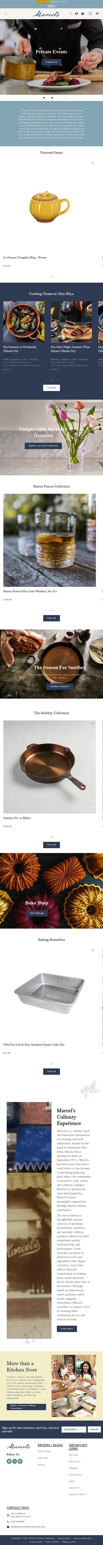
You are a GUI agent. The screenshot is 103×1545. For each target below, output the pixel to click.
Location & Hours (77, 1494)
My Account (74, 1461)
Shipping (73, 1468)
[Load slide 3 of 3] (52, 98)
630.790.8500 (18, 1522)
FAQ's (71, 1481)
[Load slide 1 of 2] (49, 926)
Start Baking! (37, 913)
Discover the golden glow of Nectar (38, 79)
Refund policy (64, 1538)
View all (51, 388)
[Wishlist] (90, 14)
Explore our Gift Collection (43, 446)
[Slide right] (57, 277)
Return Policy (75, 1475)
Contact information (82, 1538)
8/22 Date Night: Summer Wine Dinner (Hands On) (70, 349)
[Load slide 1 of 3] (44, 98)
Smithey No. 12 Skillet (17, 818)
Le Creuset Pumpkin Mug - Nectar (25, 257)
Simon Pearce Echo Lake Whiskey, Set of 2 (30, 591)
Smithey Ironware (59, 686)
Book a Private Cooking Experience (23, 1407)
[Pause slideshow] (65, 98)
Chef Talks (43, 1458)
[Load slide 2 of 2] (54, 926)
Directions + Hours (60, 2)
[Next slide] (59, 98)
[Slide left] (46, 277)
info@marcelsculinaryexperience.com (28, 1527)
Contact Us (74, 1488)
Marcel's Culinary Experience (42, 1538)
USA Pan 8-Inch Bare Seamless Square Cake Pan (34, 1044)
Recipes (41, 1465)
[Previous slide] (38, 98)
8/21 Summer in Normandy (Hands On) (19, 349)
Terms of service (52, 1542)
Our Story (73, 1455)
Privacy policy (36, 1542)
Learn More (67, 1329)
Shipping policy (69, 1542)
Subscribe (94, 1429)
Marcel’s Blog (44, 1451)
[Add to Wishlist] (92, 163)
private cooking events (21, 1380)
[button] (71, 13)
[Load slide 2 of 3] (48, 98)
